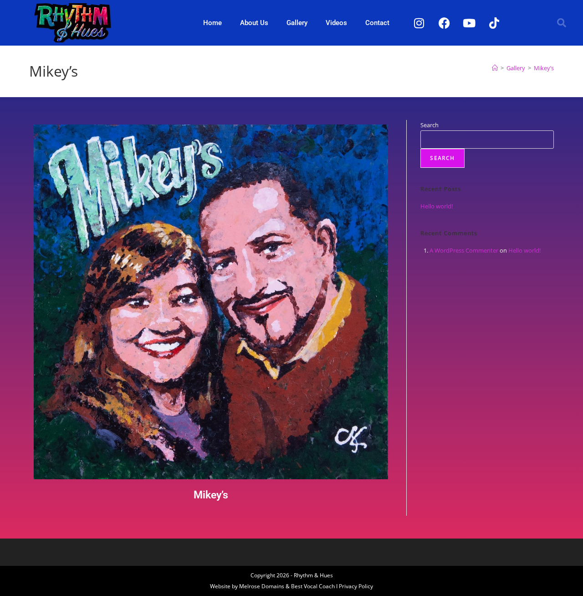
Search (429, 125)
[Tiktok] (494, 22)
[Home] (495, 68)
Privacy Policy (356, 586)
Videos (336, 23)
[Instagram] (419, 22)
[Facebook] (444, 22)
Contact (377, 23)
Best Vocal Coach (313, 586)
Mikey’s (544, 68)
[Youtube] (469, 22)
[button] (561, 23)
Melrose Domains (261, 586)
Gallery (296, 23)
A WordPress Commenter (464, 250)
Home (212, 23)
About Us (254, 23)
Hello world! (436, 206)
